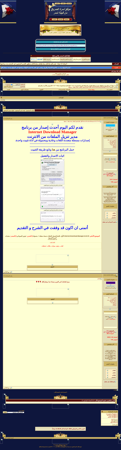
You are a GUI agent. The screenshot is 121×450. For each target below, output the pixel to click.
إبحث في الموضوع (20, 111)
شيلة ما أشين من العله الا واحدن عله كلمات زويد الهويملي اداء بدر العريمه (110, 350)
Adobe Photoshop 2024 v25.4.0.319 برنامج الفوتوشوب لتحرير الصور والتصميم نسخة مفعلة (110, 199)
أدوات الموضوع (30, 111)
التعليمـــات (109, 90)
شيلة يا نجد (110, 359)
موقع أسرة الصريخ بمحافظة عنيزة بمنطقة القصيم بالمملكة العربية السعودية (94, 86)
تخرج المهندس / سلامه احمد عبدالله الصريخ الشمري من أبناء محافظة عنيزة (110, 354)
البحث (8, 90)
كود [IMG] (115, 422)
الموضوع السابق (64, 393)
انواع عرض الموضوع (9, 111)
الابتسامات (115, 421)
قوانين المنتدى (114, 425)
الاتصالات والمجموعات (64, 90)
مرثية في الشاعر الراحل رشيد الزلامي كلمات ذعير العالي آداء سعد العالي (110, 357)
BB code (115, 420)
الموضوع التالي (57, 393)
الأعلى (5, 439)
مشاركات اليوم (25, 90)
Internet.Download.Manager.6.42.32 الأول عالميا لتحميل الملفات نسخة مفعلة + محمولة (109, 192)
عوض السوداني (21, 237)
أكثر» (106, 160)
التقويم (41, 90)
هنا (53, 150)
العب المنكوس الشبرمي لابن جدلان (110, 352)
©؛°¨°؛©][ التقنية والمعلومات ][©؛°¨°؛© (64, 86)
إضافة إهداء (3, 101)
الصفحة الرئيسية (10, 439)
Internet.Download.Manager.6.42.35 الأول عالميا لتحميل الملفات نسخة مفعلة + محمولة (60, 73)
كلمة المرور (22, 87)
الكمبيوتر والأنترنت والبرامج (45, 86)
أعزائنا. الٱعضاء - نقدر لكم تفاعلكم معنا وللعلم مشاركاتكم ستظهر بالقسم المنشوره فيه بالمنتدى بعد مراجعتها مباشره (44, 64)
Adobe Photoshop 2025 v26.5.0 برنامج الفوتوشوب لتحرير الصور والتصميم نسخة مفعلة (109, 201)
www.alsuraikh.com (52, 240)
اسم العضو (23, 85)
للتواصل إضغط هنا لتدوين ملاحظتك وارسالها (60, 49)
